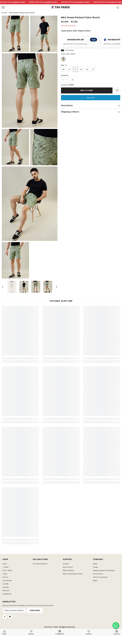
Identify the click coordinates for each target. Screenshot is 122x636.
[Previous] (2, 287)
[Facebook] (5, 616)
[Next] (56, 287)
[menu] (3, 7)
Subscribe (35, 610)
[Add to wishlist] (117, 90)
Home (4, 13)
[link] (20, 358)
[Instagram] (10, 616)
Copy (93, 40)
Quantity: (65, 75)
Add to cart (86, 90)
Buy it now (90, 98)
